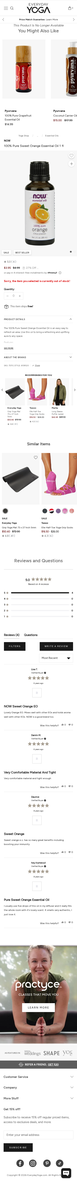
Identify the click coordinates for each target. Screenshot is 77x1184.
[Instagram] (33, 1163)
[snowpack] (44, 511)
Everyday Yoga (14, 408)
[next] (73, 19)
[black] (5, 511)
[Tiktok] (59, 1163)
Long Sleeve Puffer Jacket (58, 412)
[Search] (12, 8)
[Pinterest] (47, 1163)
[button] (10, 262)
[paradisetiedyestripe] (65, 511)
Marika (55, 408)
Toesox (33, 408)
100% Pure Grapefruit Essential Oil (18, 115)
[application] (66, 1173)
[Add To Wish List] (71, 156)
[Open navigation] (6, 8)
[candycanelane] (51, 511)
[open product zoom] (71, 164)
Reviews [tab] (11, 636)
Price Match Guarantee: (38, 19)
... (37, 135)
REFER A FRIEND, (42, 1064)
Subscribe (18, 1147)
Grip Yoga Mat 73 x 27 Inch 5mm (14, 414)
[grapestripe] (58, 511)
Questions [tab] (31, 636)
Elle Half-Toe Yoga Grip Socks (37, 412)
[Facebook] (20, 1163)
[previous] (3, 19)
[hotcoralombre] (71, 511)
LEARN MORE (38, 1007)
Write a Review (59, 648)
